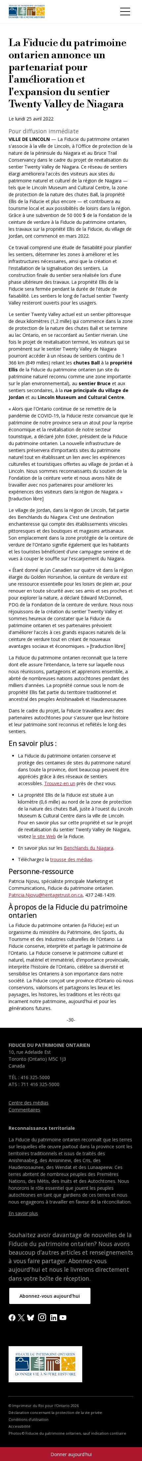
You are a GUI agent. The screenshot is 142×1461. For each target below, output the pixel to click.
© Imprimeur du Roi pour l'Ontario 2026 (44, 1405)
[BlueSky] (30, 1317)
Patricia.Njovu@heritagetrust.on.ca (46, 895)
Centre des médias (29, 1103)
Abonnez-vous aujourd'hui (49, 1296)
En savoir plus (23, 1213)
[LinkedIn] (53, 1317)
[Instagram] (42, 1317)
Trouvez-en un (59, 783)
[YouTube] (62, 1317)
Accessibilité (19, 1426)
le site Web (44, 836)
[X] (21, 1317)
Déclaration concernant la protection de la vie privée (55, 1412)
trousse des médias (71, 859)
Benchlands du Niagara (88, 848)
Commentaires (24, 1109)
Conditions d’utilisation (29, 1419)
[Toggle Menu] (125, 11)
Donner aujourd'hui (71, 1454)
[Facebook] (12, 1317)
